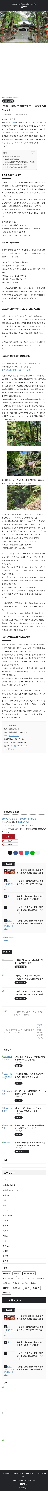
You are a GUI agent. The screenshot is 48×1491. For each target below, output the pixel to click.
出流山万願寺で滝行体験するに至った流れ (19, 162)
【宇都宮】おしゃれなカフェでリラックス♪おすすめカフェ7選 (30, 1075)
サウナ (30, 1278)
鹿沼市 (5, 1225)
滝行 (14, 122)
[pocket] (21, 853)
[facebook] (15, 853)
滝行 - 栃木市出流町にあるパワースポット (17, 370)
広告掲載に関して (18, 1473)
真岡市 (5, 1230)
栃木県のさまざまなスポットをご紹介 (24, 1480)
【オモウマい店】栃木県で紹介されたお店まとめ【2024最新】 (30, 871)
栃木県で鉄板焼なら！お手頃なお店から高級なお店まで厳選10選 (30, 1144)
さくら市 (6, 1245)
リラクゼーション (20, 1283)
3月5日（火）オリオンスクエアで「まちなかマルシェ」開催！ (29, 1109)
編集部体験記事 (8, 937)
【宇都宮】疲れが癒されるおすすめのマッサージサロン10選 (30, 882)
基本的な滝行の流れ (12, 159)
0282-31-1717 (14, 735)
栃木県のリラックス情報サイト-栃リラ (19, 818)
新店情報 (17, 1288)
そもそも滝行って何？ (12, 156)
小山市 (5, 1200)
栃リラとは (6, 1473)
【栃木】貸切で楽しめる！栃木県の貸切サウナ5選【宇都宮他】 (30, 922)
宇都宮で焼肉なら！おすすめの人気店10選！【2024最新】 (30, 897)
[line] (32, 853)
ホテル (6, 1283)
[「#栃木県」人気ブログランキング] (10, 841)
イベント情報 (29, 1273)
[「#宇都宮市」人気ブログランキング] (10, 844)
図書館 (6, 1288)
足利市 (5, 1210)
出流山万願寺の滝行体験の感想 (16, 167)
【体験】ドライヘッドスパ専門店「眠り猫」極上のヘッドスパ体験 (30, 910)
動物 (33, 1283)
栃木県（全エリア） (11, 1190)
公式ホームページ (20, 746)
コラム (5, 1180)
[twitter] (10, 853)
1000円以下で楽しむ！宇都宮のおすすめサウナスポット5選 (30, 1058)
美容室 (36, 1288)
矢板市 (5, 1256)
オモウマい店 (8, 1278)
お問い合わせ (24, 822)
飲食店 (6, 1293)
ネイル (40, 1278)
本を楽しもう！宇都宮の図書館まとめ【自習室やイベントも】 (30, 1127)
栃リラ (24, 6)
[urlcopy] (38, 853)
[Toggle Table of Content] (31, 153)
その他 (5, 940)
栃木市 (5, 1205)
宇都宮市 (6, 1195)
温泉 (27, 1288)
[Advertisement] (24, 69)
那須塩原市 (7, 1215)
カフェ (21, 1278)
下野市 (5, 1240)
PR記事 (6, 1273)
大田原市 (6, 1235)
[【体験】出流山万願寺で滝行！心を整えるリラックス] (27, 853)
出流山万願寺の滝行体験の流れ (16, 164)
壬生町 (5, 1250)
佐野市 (5, 1220)
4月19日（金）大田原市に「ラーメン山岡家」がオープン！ (30, 1092)
